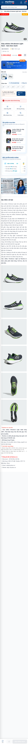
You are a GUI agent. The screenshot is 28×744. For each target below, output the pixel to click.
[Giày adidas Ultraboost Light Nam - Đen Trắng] (10, 76)
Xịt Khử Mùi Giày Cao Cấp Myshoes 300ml (17, 147)
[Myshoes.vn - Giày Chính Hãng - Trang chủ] (9, 2)
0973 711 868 (20, 93)
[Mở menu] (2, 2)
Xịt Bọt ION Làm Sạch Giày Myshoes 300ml (17, 139)
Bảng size (24, 83)
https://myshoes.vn (11, 467)
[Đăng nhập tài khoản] (21, 2)
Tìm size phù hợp (15, 83)
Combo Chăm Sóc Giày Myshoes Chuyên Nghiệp (18, 131)
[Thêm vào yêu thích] (25, 55)
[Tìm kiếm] (25, 7)
